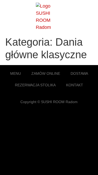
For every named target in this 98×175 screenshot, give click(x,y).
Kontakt (74, 85)
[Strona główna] (49, 27)
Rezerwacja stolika (35, 85)
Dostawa (79, 73)
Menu (15, 73)
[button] (88, 17)
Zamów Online (45, 73)
